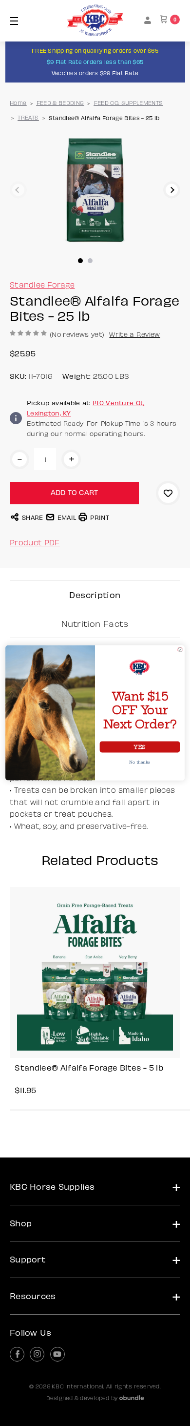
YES (139, 747)
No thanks (139, 762)
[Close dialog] (180, 650)
